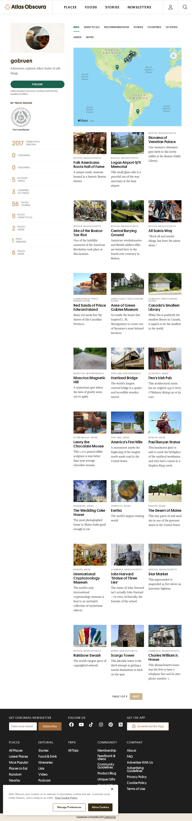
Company (134, 742)
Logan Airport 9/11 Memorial (126, 165)
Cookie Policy (137, 782)
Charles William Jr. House (163, 657)
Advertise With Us (140, 762)
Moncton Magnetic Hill (90, 380)
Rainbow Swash (87, 655)
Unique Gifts (106, 779)
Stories (138, 27)
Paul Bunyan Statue (164, 442)
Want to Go (92, 27)
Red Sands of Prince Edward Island (90, 307)
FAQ (130, 756)
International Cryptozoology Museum (87, 578)
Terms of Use (136, 788)
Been (76, 27)
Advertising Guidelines (135, 769)
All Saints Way (160, 231)
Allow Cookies (100, 807)
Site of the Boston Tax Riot (88, 233)
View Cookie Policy (66, 798)
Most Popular (18, 762)
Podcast (44, 780)
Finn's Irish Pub (160, 378)
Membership (107, 750)
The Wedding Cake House (89, 513)
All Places (16, 750)
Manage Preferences (69, 807)
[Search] (185, 7)
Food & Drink (47, 756)
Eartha (116, 510)
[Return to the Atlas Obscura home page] (26, 7)
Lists (41, 768)
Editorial (45, 742)
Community (107, 742)
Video (43, 774)
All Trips (73, 750)
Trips (72, 742)
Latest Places (18, 756)
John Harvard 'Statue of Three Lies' (124, 578)
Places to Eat (18, 768)
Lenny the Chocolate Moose (89, 444)
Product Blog (107, 773)
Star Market (158, 574)
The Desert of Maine (165, 510)
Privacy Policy (137, 776)
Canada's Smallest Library (164, 307)
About (131, 750)
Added (78, 37)
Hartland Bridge (124, 378)
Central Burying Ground (123, 233)
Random (15, 774)
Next (136, 696)
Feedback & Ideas (107, 757)
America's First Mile (127, 442)
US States (172, 27)
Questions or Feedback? (96, 817)
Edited (90, 37)
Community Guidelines (106, 766)
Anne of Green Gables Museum (124, 307)
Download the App (151, 726)
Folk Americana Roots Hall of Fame (89, 165)
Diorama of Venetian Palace (162, 140)
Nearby (14, 780)
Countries (154, 27)
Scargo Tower (123, 655)
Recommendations (116, 27)
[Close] (112, 789)
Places (14, 742)
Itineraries (45, 762)
